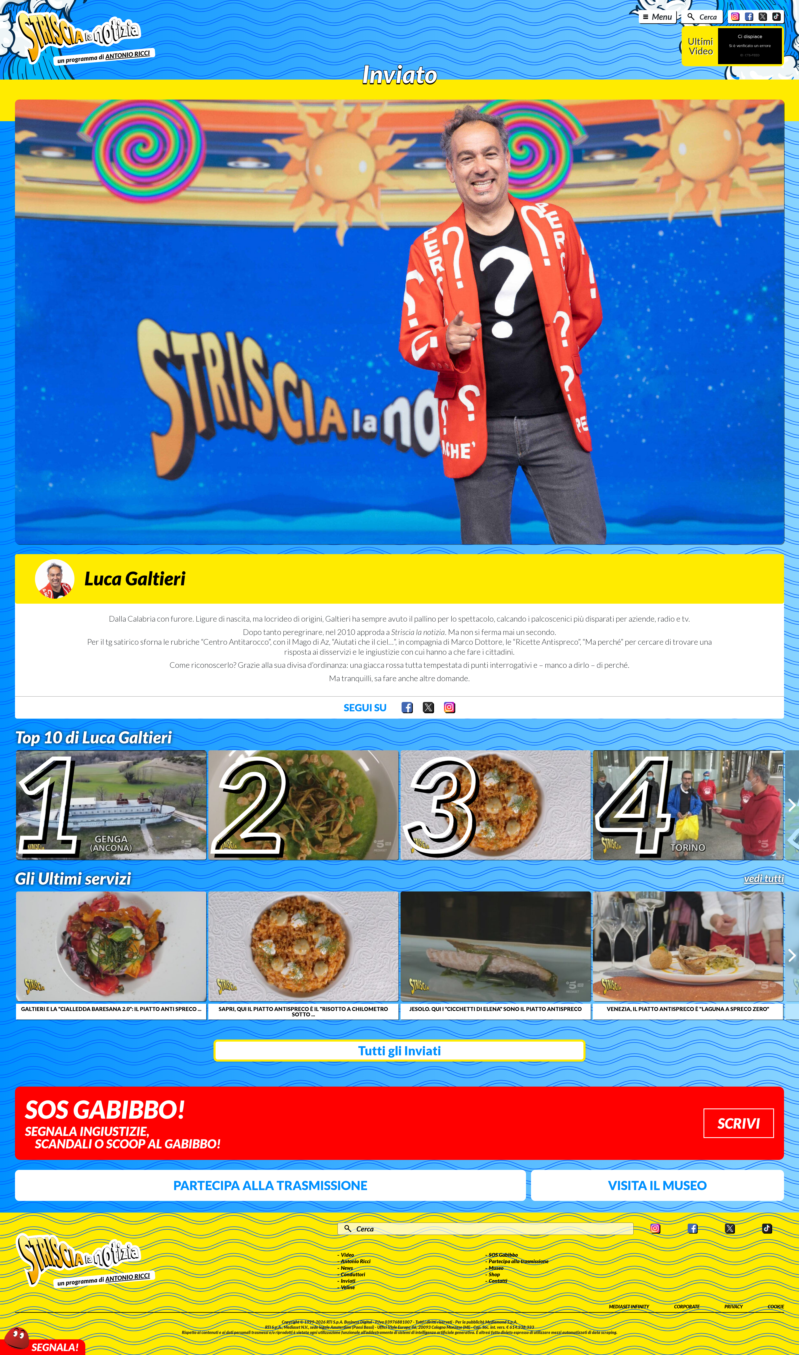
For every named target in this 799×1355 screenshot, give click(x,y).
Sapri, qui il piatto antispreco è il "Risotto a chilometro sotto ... (303, 1011)
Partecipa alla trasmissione (270, 1185)
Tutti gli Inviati (399, 1050)
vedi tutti (764, 878)
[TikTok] (776, 16)
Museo (496, 1268)
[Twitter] (763, 16)
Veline (348, 1287)
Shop (494, 1274)
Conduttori (353, 1274)
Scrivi (739, 1123)
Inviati (348, 1281)
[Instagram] (735, 16)
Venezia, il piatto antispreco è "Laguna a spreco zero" (688, 1009)
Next (792, 805)
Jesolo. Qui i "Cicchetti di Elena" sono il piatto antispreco (495, 1009)
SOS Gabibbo (503, 1255)
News (347, 1268)
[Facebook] (749, 16)
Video (347, 1255)
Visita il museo (657, 1185)
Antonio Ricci (356, 1261)
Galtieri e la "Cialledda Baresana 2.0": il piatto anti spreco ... (111, 1009)
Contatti (498, 1281)
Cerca (708, 16)
